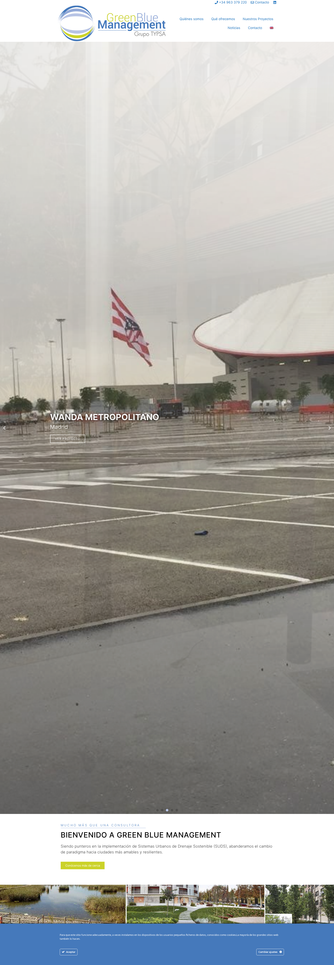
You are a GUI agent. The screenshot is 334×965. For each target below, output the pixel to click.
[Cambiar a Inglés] (271, 27)
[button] (4, 428)
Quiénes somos (192, 19)
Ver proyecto (67, 439)
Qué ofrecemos (223, 19)
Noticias (234, 28)
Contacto (255, 28)
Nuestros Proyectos (258, 19)
